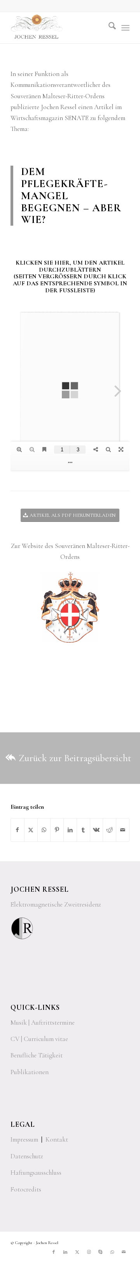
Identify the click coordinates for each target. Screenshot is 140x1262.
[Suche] (108, 27)
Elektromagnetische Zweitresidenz (55, 904)
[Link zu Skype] (100, 1252)
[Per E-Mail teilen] (122, 829)
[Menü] (125, 27)
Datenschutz (26, 1156)
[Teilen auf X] (30, 829)
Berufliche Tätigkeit (36, 1055)
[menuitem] (108, 27)
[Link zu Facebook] (54, 1252)
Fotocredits (25, 1189)
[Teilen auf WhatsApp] (44, 829)
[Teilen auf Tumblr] (83, 829)
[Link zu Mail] (124, 1252)
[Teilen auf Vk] (96, 829)
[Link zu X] (77, 1252)
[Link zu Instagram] (88, 1252)
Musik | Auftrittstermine (42, 1022)
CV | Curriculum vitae (39, 1039)
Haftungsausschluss (35, 1172)
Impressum (24, 1139)
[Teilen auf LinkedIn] (70, 829)
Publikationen (29, 1072)
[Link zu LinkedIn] (65, 1252)
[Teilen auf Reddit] (109, 829)
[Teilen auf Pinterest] (57, 829)
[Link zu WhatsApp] (112, 1252)
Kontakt (57, 1139)
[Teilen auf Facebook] (17, 829)
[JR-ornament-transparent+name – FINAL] (58, 27)
